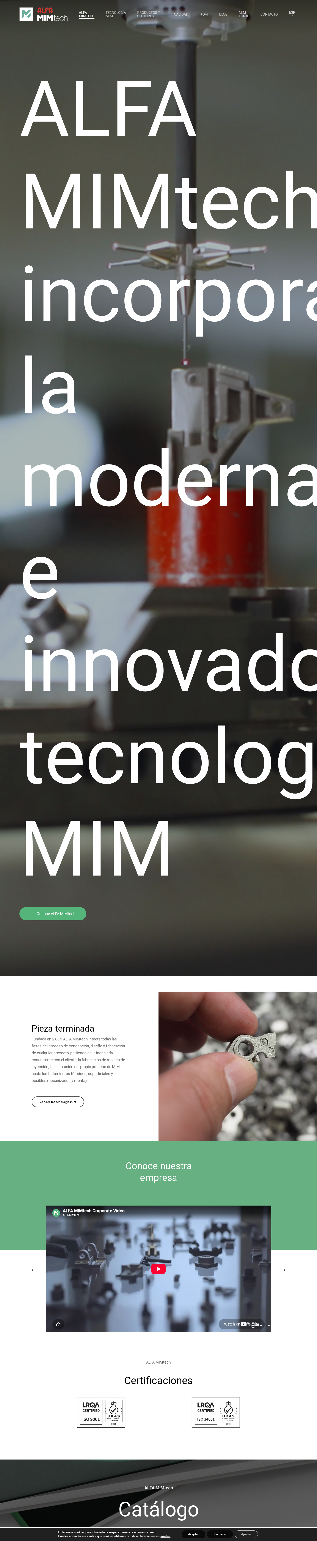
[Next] (283, 1270)
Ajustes (246, 1534)
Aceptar (193, 1534)
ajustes (165, 1536)
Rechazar (219, 1534)
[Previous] (33, 1270)
